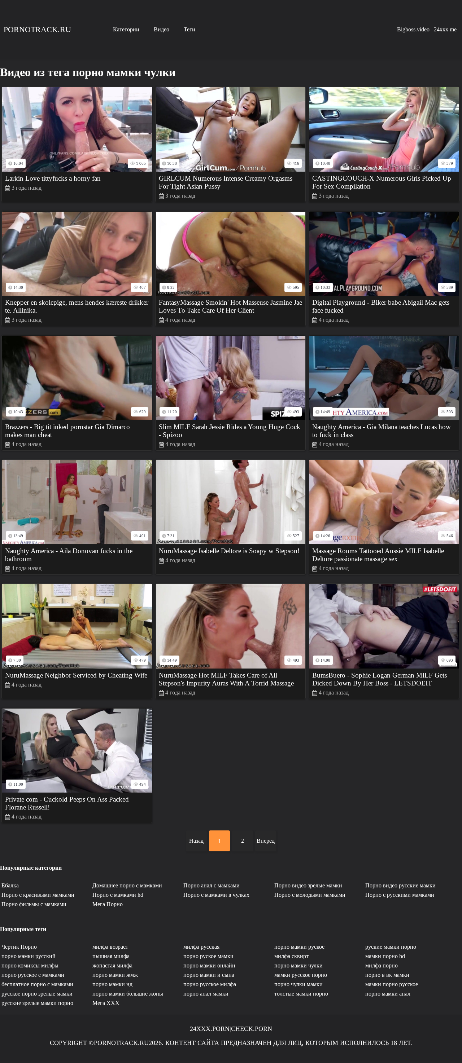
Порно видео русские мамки (400, 885)
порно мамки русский (28, 956)
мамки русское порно (300, 975)
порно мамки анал (387, 994)
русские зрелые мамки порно (37, 1003)
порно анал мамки (205, 994)
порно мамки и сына (208, 975)
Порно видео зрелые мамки (308, 885)
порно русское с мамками (32, 975)
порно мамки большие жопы (127, 994)
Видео (161, 29)
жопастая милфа (112, 965)
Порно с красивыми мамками (37, 895)
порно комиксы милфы (29, 965)
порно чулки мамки (298, 984)
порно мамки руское (299, 947)
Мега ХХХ (105, 1003)
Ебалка (10, 885)
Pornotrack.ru (37, 29)
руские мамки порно (390, 947)
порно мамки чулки (298, 965)
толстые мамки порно (301, 994)
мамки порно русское (391, 984)
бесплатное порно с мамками (37, 984)
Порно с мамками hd (117, 895)
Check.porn (251, 1028)
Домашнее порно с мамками (127, 885)
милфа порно (381, 965)
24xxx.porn (210, 1028)
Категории (126, 29)
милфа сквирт (291, 956)
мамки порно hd (385, 956)
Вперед (266, 841)
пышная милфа (111, 956)
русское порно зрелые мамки (37, 994)
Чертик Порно (19, 947)
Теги (189, 29)
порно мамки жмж (115, 975)
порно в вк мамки (387, 975)
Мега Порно (107, 904)
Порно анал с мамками (211, 885)
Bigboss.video (413, 29)
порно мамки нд (112, 984)
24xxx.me (445, 29)
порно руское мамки (208, 956)
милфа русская (201, 947)
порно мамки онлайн (209, 965)
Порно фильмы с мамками (33, 904)
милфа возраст (110, 947)
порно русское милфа (209, 984)
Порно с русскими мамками (399, 895)
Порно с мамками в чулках (216, 895)
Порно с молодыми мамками (309, 895)
